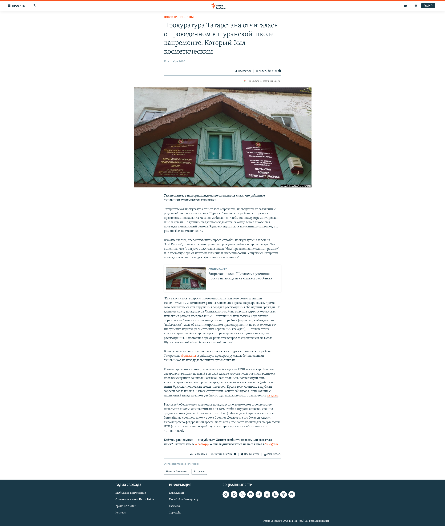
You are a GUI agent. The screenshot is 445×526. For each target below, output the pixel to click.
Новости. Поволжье (179, 17)
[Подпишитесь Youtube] (250, 494)
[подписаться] (291, 494)
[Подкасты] (283, 494)
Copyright (175, 513)
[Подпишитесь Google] (225, 494)
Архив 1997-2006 (125, 506)
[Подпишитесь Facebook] (234, 494)
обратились (188, 356)
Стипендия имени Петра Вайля (135, 499)
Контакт (120, 513)
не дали (272, 395)
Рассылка (175, 506)
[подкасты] (416, 6)
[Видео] (405, 6)
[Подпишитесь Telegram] (259, 494)
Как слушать (176, 493)
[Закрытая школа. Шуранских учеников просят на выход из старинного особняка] (186, 278)
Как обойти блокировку (183, 499)
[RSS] (275, 494)
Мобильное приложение (130, 493)
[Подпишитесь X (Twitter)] (242, 494)
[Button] (243, 71)
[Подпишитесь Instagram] (267, 494)
